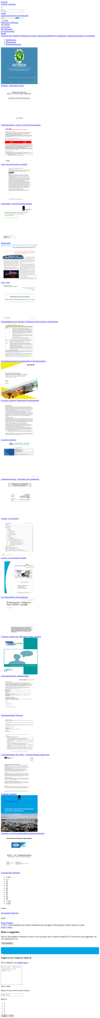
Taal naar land (6, 36)
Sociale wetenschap (37, 36)
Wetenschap (25, 36)
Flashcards (5, 23)
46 (7, 892)
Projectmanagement (13, 44)
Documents (5, 913)
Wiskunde (16, 36)
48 (7, 897)
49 (7, 899)
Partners (10, 923)
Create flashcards (21, 16)
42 (7, 883)
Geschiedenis (90, 36)
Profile (3, 34)
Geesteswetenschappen (75, 36)
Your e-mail (5, 986)
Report (3, 923)
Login (3, 13)
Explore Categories (8, 4)
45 (7, 890)
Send (11, 1016)
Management (11, 42)
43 (7, 886)
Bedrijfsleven (51, 36)
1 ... (7, 879)
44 (7, 888)
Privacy (4, 927)
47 (7, 894)
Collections (14, 23)
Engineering (61, 36)
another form (22, 963)
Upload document (8, 16)
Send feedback (7, 943)
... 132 (8, 901)
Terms (9, 927)
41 (7, 881)
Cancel (4, 1016)
